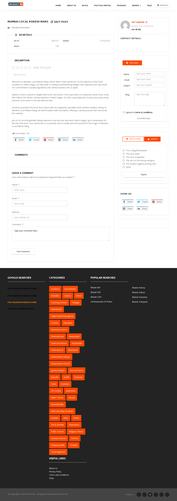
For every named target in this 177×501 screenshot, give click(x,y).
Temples (73, 445)
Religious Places (76, 431)
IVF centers (56, 390)
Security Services (58, 438)
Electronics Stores (59, 329)
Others (76, 418)
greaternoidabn (58, 370)
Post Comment (23, 251)
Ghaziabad (24, 27)
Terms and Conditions (59, 475)
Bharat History (138, 287)
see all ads (136, 29)
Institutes (65, 384)
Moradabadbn (57, 404)
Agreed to (139, 112)
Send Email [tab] (134, 63)
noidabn (54, 418)
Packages (121, 5)
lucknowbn (71, 390)
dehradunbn (56, 309)
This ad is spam (133, 153)
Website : (16, 212)
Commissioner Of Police (101, 301)
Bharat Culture (138, 292)
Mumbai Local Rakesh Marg (28, 21)
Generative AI (57, 350)
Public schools (57, 431)
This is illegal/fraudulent (136, 150)
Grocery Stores (76, 370)
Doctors (54, 323)
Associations (70, 289)
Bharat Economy (139, 297)
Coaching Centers (59, 302)
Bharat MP (95, 287)
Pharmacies (74, 424)
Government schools (60, 363)
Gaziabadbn (77, 343)
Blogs (85, 5)
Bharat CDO (96, 297)
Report (144, 174)
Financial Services (59, 343)
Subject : (126, 87)
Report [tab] (154, 139)
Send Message (143, 118)
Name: (15, 184)
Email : (15, 198)
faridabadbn (74, 336)
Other (128, 167)
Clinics (79, 295)
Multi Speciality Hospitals (62, 411)
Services (74, 438)
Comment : (18, 224)
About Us (71, 5)
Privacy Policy (55, 471)
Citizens (67, 295)
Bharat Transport (140, 301)
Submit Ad (163, 5)
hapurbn (54, 377)
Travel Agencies (58, 452)
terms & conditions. (144, 112)
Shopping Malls (58, 445)
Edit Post (61, 21)
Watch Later (134, 139)
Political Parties (102, 5)
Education (67, 323)
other (65, 418)
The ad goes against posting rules (141, 163)
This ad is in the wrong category (140, 160)
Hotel (53, 384)
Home (58, 5)
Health (66, 377)
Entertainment (57, 336)
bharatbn (16, 27)
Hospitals (78, 377)
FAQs (149, 5)
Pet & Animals (57, 424)
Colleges (76, 302)
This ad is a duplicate (135, 157)
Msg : (127, 94)
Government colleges (60, 356)
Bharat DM (96, 292)
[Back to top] (168, 483)
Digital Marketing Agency (62, 316)
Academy (55, 289)
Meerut (71, 397)
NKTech (64, 494)
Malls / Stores (57, 397)
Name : (127, 74)
